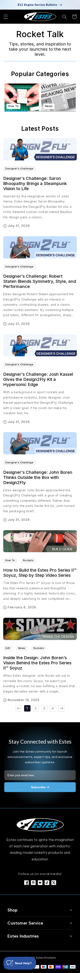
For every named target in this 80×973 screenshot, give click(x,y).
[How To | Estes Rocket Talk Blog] (21, 97)
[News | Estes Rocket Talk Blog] (58, 97)
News (22, 648)
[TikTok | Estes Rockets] (47, 882)
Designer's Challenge (19, 168)
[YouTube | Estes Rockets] (40, 882)
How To (10, 560)
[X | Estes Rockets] (53, 882)
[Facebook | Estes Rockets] (26, 882)
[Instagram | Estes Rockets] (33, 882)
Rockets (28, 560)
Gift (7, 648)
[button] (5, 17)
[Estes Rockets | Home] (40, 824)
